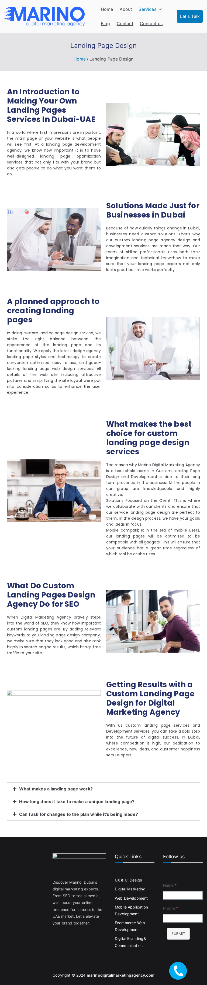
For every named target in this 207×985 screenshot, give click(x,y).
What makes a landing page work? (56, 789)
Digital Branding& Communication (130, 941)
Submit (178, 933)
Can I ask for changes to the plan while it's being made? (78, 814)
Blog (105, 23)
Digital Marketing (130, 889)
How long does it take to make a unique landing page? (76, 801)
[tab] (103, 789)
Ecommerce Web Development (130, 926)
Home (107, 9)
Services (147, 9)
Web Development (131, 898)
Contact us (151, 23)
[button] (159, 9)
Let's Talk (190, 16)
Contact (125, 23)
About (126, 9)
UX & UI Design (128, 880)
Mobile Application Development (131, 910)
